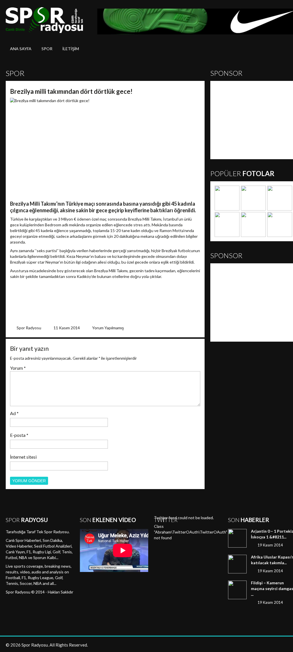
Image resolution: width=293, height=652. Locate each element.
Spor (46, 48)
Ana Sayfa (20, 48)
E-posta (19, 435)
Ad (14, 413)
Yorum (18, 368)
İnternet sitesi (23, 457)
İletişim (70, 48)
